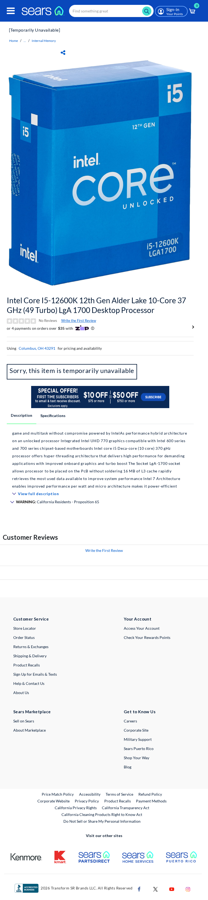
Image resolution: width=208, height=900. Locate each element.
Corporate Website (53, 800)
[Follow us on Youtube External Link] (171, 888)
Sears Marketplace (32, 711)
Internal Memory (44, 41)
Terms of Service (119, 794)
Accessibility (89, 794)
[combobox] (111, 11)
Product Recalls (26, 665)
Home (13, 41)
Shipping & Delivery (30, 656)
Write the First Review (78, 320)
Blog (127, 767)
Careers (130, 721)
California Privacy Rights (76, 807)
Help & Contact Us (28, 683)
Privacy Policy (87, 801)
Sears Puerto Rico (139, 748)
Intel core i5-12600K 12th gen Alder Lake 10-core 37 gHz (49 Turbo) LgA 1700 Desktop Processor (96, 305)
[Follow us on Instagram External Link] (188, 888)
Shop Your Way (136, 757)
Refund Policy (150, 794)
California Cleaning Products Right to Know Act (101, 814)
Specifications (53, 415)
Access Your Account (142, 628)
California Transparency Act (125, 807)
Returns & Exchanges (30, 646)
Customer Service (31, 618)
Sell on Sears (23, 721)
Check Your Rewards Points (147, 637)
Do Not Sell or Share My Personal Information (102, 821)
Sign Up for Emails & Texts (35, 674)
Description (21, 415)
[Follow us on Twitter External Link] (155, 888)
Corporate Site (136, 730)
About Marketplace (29, 730)
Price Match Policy (58, 794)
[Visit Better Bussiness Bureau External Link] (26, 887)
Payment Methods (151, 801)
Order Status (24, 637)
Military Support (138, 739)
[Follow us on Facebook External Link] (139, 888)
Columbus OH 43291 (37, 348)
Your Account (137, 618)
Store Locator (24, 628)
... (25, 41)
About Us (21, 692)
